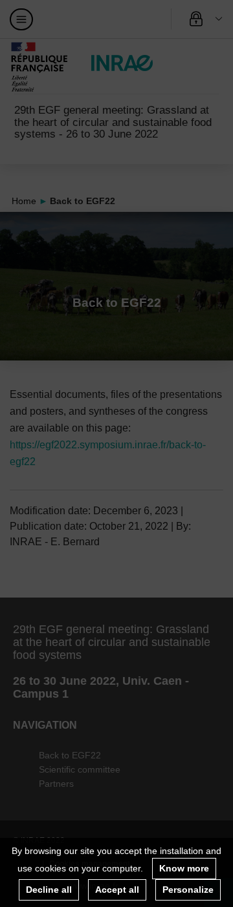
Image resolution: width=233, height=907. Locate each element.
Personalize (188, 889)
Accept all (117, 889)
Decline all (49, 889)
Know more (184, 868)
